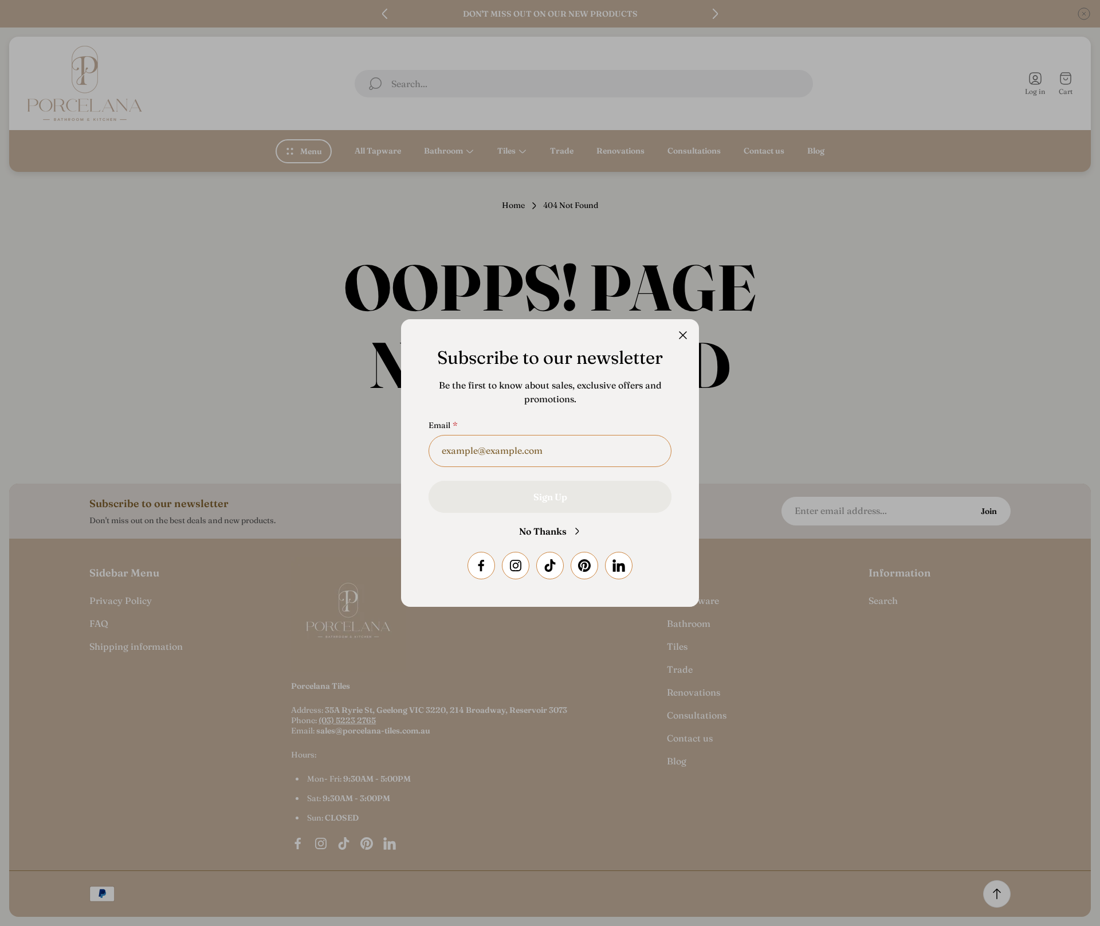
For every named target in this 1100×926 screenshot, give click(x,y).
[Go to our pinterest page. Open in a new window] (584, 565)
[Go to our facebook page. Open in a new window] (481, 565)
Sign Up (550, 497)
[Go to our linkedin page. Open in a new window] (618, 565)
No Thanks (543, 531)
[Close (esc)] (683, 335)
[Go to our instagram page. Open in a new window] (515, 565)
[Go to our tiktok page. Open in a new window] (550, 565)
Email (439, 425)
